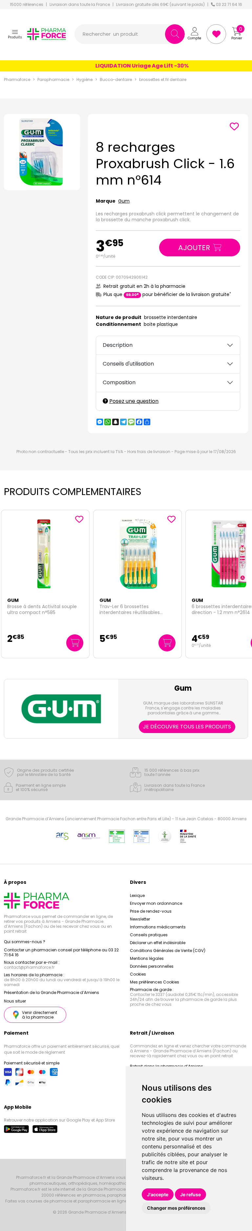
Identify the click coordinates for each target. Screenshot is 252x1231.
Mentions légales (147, 958)
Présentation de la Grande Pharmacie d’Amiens (51, 992)
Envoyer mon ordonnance (156, 903)
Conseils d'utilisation (128, 363)
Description (118, 345)
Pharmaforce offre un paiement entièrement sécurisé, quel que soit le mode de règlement (61, 1049)
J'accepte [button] (157, 1194)
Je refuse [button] (190, 1194)
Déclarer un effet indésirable (157, 942)
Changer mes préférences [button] (176, 1208)
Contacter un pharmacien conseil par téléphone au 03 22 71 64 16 (61, 952)
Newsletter (140, 919)
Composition (119, 382)
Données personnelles (152, 966)
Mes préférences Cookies (154, 982)
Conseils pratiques (149, 934)
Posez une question (133, 401)
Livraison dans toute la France (80, 5)
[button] (15, 34)
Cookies (138, 974)
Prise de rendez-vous (151, 911)
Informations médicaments (158, 926)
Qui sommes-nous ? (24, 941)
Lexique (137, 895)
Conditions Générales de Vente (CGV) (167, 950)
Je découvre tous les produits (187, 726)
